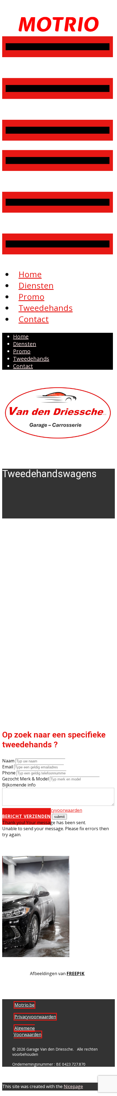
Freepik (76, 973)
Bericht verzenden (26, 816)
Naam (8, 761)
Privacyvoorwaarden (61, 810)
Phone (9, 773)
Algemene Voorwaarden (27, 1031)
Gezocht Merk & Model (25, 779)
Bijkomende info (19, 785)
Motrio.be (24, 1005)
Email (7, 767)
